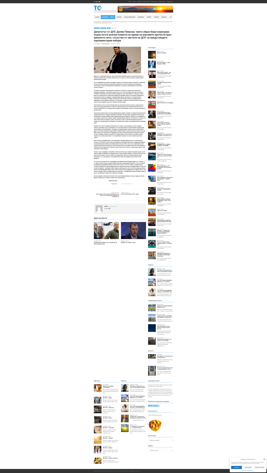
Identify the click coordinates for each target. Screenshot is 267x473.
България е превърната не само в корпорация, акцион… (165, 271)
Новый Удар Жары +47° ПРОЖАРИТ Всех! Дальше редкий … (164, 167)
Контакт (130, 1)
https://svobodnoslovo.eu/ (127, 183)
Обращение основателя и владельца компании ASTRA (137, 417)
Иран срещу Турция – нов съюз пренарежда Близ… (164, 73)
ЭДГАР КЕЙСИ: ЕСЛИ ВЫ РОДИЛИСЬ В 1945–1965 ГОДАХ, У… (163, 200)
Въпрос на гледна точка (128, 242)
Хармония (141, 17)
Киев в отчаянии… (162, 53)
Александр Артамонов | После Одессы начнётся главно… (164, 124)
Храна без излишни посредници (108, 386)
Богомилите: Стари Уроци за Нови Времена (165, 356)
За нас (134, 1)
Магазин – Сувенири (108, 427)
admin (98, 43)
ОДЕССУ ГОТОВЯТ (162, 210)
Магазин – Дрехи (107, 447)
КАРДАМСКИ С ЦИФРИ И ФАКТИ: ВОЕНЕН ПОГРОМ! (164, 221)
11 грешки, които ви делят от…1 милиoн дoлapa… (137, 427)
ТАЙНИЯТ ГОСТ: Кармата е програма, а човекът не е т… (165, 135)
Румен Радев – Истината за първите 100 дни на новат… (164, 93)
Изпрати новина (146, 1)
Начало (97, 17)
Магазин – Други (107, 397)
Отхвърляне (248, 467)
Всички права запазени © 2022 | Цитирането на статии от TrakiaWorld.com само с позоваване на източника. (117, 471)
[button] (264, 459)
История (119, 17)
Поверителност (250, 470)
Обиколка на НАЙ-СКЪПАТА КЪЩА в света (164, 306)
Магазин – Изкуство (108, 407)
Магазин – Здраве (108, 438)
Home (95, 21)
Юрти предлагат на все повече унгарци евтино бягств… (163, 328)
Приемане (236, 467)
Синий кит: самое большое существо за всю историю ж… (164, 156)
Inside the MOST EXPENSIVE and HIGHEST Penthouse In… (164, 316)
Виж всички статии (113, 206)
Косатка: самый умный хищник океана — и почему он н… (164, 243)
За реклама (139, 1)
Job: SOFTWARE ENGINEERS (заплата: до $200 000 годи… (165, 291)
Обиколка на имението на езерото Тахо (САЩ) (164, 340)
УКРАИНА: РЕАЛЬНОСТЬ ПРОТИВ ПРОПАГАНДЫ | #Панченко (163, 255)
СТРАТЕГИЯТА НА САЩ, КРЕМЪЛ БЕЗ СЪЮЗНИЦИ (164, 113)
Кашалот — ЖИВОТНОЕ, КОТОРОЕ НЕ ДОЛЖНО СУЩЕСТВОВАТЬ (163, 232)
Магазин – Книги (107, 418)
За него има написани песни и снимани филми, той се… (164, 368)
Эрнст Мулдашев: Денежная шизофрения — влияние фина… (165, 179)
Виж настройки (259, 467)
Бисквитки (244, 470)
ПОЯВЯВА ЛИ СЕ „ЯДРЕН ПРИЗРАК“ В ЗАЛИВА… (163, 145)
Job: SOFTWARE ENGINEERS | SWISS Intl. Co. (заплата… (164, 281)
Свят (112, 17)
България (104, 17)
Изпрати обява (154, 1)
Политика (103, 28)
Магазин (164, 17)
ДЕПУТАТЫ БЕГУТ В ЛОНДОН (165, 102)
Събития (156, 17)
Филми (149, 17)
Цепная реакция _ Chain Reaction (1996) (163, 63)
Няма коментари (105, 43)
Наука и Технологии (129, 17)
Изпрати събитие (161, 1)
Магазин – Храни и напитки (110, 458)
